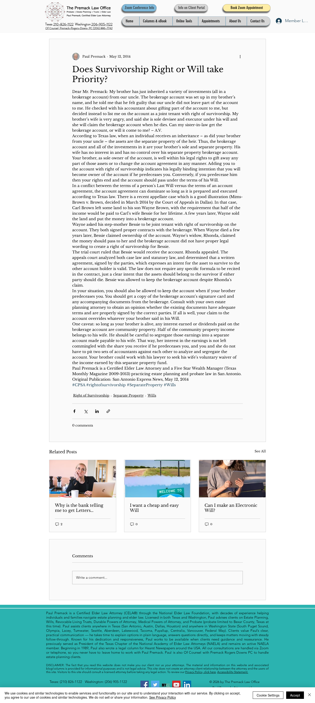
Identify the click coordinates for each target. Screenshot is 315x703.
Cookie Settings (268, 695)
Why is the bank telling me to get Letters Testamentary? (79, 508)
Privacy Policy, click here (200, 672)
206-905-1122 (102, 24)
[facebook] (144, 685)
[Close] (309, 695)
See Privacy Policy (162, 697)
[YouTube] (176, 685)
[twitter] (155, 685)
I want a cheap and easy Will (154, 508)
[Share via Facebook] (74, 411)
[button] (155, 21)
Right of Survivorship (91, 395)
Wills (152, 395)
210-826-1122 (63, 24)
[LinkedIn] (187, 685)
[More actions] (240, 56)
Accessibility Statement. (232, 672)
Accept (295, 695)
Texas (49, 24)
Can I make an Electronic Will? (231, 508)
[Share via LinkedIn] (97, 411)
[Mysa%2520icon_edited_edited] (166, 685)
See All (260, 451)
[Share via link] (108, 411)
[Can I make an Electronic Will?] (232, 478)
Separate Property (128, 395)
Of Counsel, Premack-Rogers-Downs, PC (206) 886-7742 (79, 28)
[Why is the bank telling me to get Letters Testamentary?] (82, 478)
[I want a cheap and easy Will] (157, 478)
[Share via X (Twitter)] (85, 411)
